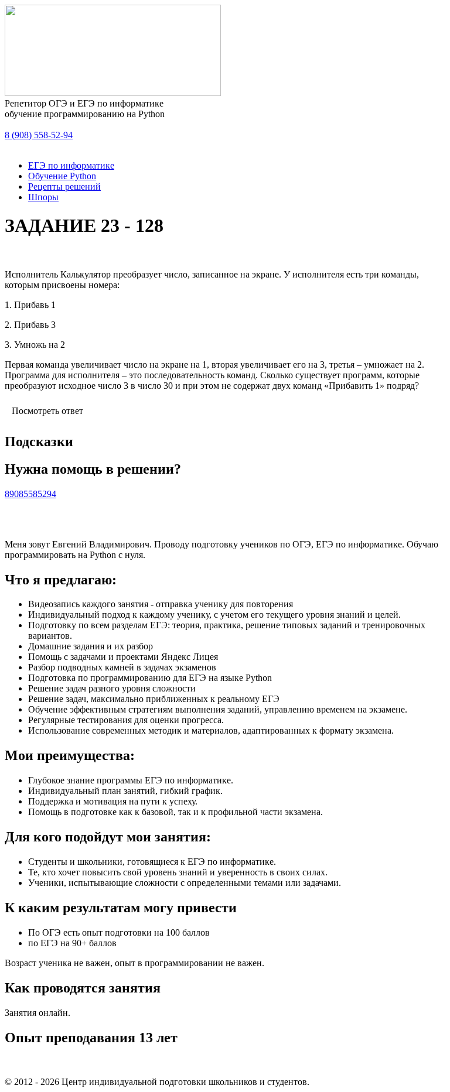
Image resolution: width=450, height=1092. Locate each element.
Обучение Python (62, 176)
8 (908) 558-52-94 (39, 135)
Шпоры (43, 197)
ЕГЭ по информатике (71, 165)
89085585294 (30, 494)
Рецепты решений (64, 186)
